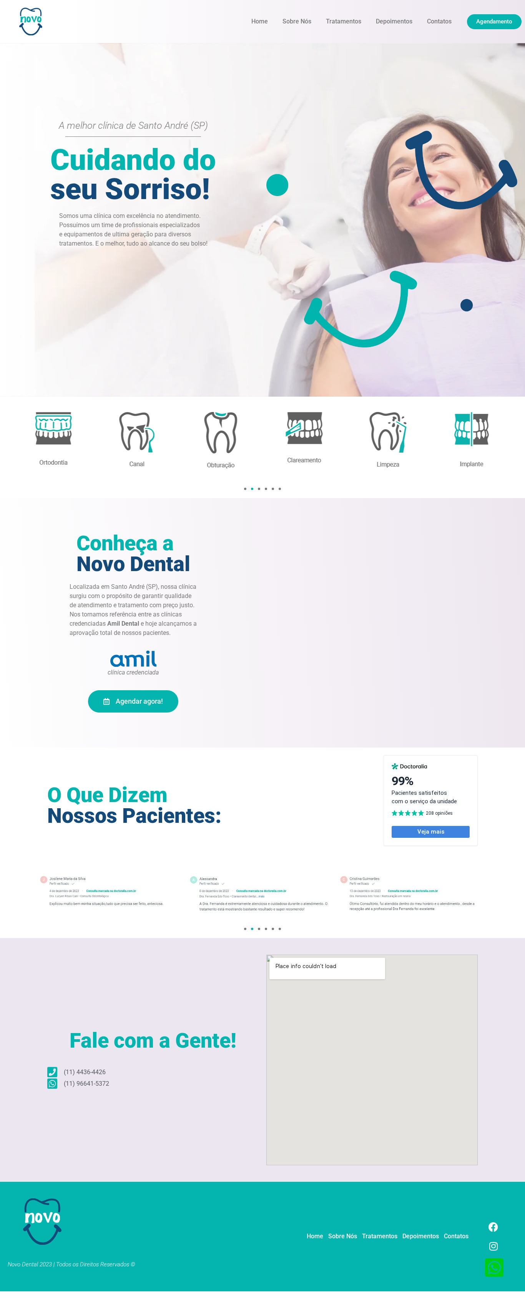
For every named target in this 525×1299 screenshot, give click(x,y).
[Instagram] (493, 1246)
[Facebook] (493, 1226)
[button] (245, 489)
